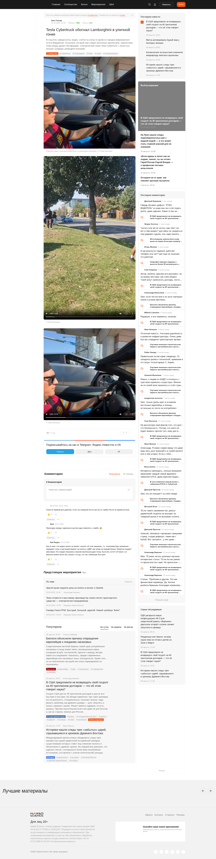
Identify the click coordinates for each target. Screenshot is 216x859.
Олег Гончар (56, 21)
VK (119, 452)
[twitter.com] (156, 852)
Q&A (111, 4)
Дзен (90, 452)
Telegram (60, 452)
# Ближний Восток (88, 757)
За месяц (128, 627)
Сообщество (70, 4)
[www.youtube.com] (167, 852)
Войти (181, 4)
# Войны (70, 717)
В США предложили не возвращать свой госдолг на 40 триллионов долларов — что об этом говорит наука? (77, 686)
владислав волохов (153, 398)
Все (84, 572)
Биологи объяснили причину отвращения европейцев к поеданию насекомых (72, 640)
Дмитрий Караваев (152, 201)
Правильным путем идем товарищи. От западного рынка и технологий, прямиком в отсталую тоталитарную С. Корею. (161, 359)
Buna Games (149, 467)
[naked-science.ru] (183, 852)
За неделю (116, 627)
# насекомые (83, 669)
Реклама (180, 815)
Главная (56, 4)
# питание (51, 672)
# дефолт (51, 720)
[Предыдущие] (203, 791)
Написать (166, 5)
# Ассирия (74, 757)
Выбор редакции (96, 720)
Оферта (148, 815)
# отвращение (97, 669)
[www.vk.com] (161, 852)
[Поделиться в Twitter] (35, 27)
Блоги (84, 4)
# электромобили (111, 54)
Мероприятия (98, 4)
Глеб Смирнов (150, 270)
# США (71, 720)
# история (62, 720)
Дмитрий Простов (152, 490)
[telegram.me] (178, 852)
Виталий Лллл (150, 507)
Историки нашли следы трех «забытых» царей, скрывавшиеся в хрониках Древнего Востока (76, 731)
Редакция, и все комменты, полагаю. (158, 316)
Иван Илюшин (150, 329)
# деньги (102, 717)
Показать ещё (161, 600)
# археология (62, 757)
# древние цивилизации (57, 761)
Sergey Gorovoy (151, 224)
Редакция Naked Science (74, 605)
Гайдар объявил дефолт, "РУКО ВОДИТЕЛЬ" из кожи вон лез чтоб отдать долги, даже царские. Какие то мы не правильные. (160, 208)
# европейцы (63, 669)
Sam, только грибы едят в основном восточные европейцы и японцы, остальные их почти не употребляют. (158, 405)
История (50, 757)
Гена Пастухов (150, 421)
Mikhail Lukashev (151, 313)
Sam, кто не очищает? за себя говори (158, 494)
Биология (51, 669)
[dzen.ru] (172, 852)
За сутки (104, 627)
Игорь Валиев (150, 247)
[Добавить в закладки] (35, 15)
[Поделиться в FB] (35, 21)
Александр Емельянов (154, 293)
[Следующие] (211, 791)
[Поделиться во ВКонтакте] (35, 40)
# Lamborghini (78, 54)
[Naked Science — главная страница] (40, 4)
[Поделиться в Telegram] (35, 34)
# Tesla (89, 54)
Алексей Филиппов (152, 375)
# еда (73, 669)
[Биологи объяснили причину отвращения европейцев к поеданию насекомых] (122, 648)
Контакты (158, 815)
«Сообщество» (92, 15)
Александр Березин (72, 592)
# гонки (98, 54)
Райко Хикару (150, 352)
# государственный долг (86, 717)
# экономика (81, 720)
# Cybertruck (65, 54)
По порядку (128, 474)
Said (52, 524)
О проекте (169, 815)
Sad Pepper (55, 542)
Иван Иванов (150, 444)
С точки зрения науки (56, 717)
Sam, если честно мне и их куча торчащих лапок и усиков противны (161, 298)
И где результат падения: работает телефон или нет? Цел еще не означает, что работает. (160, 254)
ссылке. (123, 15)
